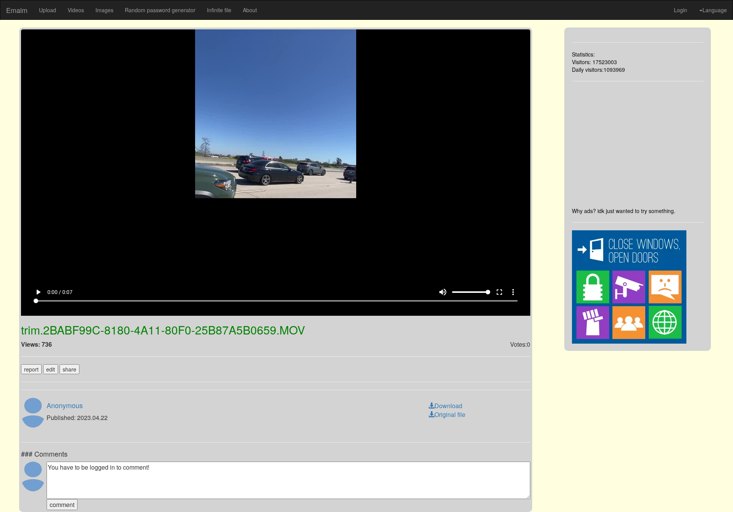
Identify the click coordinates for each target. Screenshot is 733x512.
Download (448, 405)
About (250, 10)
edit (50, 369)
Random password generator (160, 10)
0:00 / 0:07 (60, 292)
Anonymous (65, 405)
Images (104, 10)
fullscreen (499, 292)
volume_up (442, 292)
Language (714, 10)
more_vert (513, 292)
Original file (449, 414)
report (31, 369)
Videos (76, 10)
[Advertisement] (638, 144)
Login (680, 10)
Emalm (16, 10)
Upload (47, 10)
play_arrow (38, 292)
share (69, 369)
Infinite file (219, 10)
